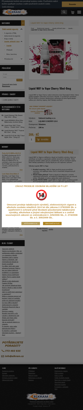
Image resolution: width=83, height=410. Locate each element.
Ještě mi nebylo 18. (31, 223)
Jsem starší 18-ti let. (52, 223)
